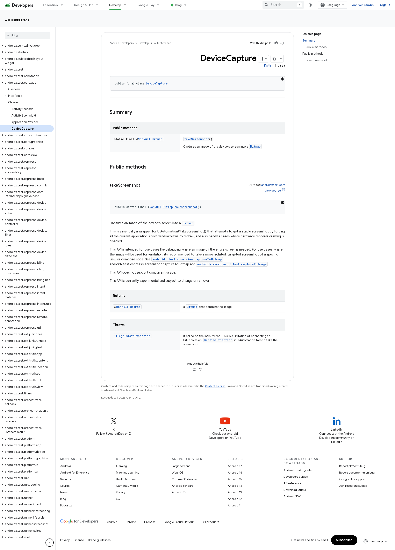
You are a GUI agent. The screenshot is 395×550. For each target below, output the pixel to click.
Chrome (130, 522)
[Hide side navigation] (49, 542)
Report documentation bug (357, 472)
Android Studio (363, 5)
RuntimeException (218, 340)
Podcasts (66, 505)
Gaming (121, 466)
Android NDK (292, 496)
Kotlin (268, 66)
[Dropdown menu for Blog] (187, 5)
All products (211, 522)
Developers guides (295, 476)
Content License (215, 386)
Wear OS (178, 472)
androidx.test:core (273, 185)
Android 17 (235, 466)
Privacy (120, 492)
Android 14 (235, 486)
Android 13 (235, 492)
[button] (27, 45)
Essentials (50, 5)
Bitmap (157, 139)
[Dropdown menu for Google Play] (160, 5)
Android (65, 466)
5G (118, 499)
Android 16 (235, 472)
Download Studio (294, 490)
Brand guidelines (99, 540)
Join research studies (353, 486)
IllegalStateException (132, 336)
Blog (178, 5)
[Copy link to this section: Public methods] (150, 167)
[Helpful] (276, 43)
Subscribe (344, 540)
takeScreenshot (196, 139)
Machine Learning (127, 472)
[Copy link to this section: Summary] (136, 112)
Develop (115, 5)
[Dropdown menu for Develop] (126, 5)
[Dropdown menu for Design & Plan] (98, 5)
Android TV (179, 492)
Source (65, 486)
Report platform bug (352, 466)
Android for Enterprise (74, 472)
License (79, 540)
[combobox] (283, 5)
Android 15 (235, 479)
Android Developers (122, 43)
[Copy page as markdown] (274, 58)
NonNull (144, 139)
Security (65, 479)
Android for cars (182, 486)
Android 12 (235, 499)
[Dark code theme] (282, 78)
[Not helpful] (282, 43)
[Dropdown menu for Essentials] (63, 5)
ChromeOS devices (184, 479)
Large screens (181, 466)
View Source (273, 190)
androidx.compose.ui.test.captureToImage (232, 264)
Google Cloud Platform (179, 522)
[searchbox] (27, 35)
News (63, 492)
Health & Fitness (126, 479)
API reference (17, 20)
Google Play (146, 5)
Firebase (150, 522)
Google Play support (352, 479)
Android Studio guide (297, 470)
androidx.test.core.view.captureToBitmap (187, 259)
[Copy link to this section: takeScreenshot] (144, 185)
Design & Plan (83, 5)
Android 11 (235, 505)
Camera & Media (127, 486)
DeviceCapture (156, 83)
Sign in (385, 5)
